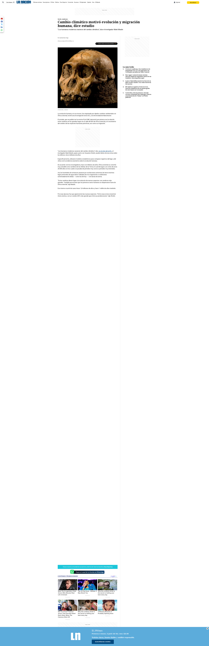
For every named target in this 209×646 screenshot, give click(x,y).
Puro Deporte (63, 2)
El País (52, 2)
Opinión (89, 2)
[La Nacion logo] (23, 2)
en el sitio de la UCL (105, 151)
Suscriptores (46, 2)
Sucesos (76, 2)
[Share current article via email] (1, 19)
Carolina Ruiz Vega (64, 37)
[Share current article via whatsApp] (1, 30)
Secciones (9, 2)
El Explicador (83, 2)
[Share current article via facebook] (1, 21)
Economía (70, 2)
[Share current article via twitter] (1, 24)
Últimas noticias (37, 2)
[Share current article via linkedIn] (1, 27)
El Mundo (97, 2)
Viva (93, 2)
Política (57, 2)
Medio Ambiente (63, 19)
